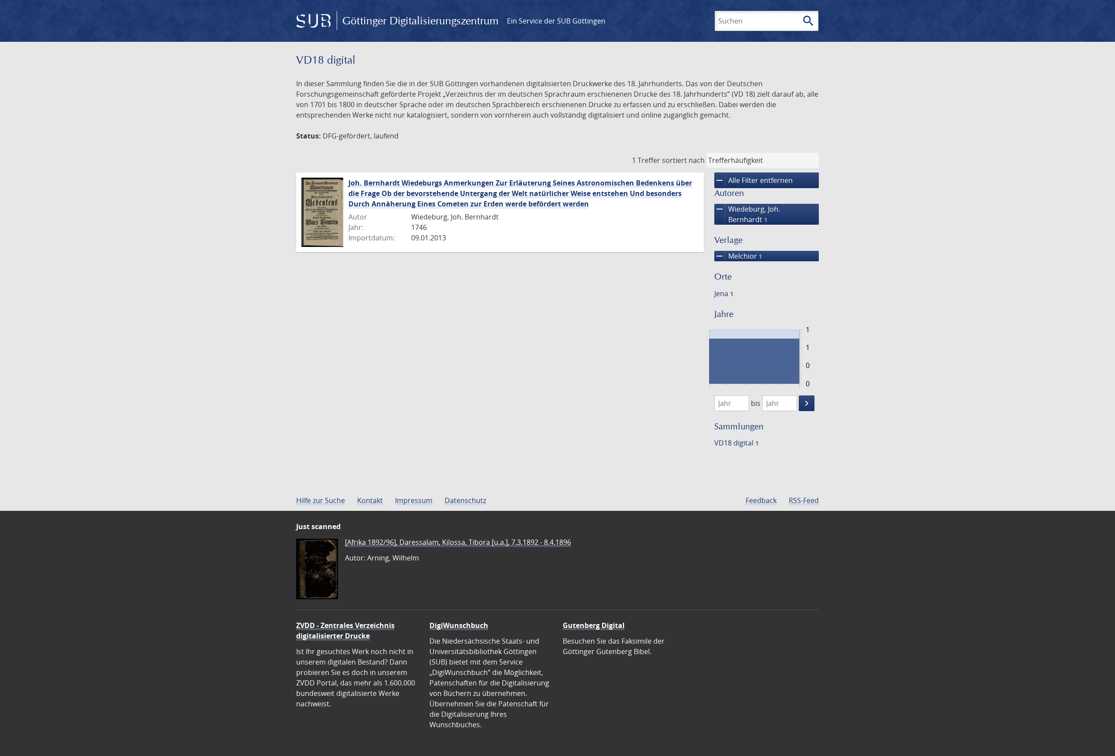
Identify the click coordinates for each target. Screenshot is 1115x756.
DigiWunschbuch (458, 625)
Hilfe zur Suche (320, 500)
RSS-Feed (804, 500)
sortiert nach (683, 160)
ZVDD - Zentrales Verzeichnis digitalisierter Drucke (345, 631)
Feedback (761, 500)
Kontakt (370, 500)
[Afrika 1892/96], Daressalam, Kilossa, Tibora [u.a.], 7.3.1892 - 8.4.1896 (458, 542)
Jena (723, 293)
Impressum (413, 500)
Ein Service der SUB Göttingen (556, 21)
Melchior (738, 256)
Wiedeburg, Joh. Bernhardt (747, 214)
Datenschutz (465, 500)
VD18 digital (736, 443)
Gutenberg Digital (594, 625)
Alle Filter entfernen (753, 180)
